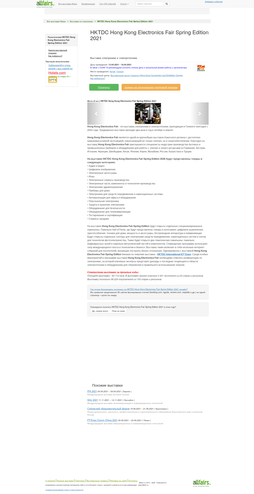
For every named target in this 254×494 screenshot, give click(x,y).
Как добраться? (55, 55)
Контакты (133, 480)
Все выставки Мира (67, 3)
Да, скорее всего (100, 310)
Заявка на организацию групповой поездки (151, 87)
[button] (96, 113)
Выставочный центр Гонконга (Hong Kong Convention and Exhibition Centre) (147, 75)
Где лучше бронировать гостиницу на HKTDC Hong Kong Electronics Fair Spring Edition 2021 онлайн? (139, 289)
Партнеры (80, 480)
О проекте (50, 480)
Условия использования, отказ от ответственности (64, 490)
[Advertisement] (143, 47)
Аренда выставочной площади (57, 51)
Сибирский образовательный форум (108, 408)
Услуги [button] (123, 3)
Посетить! (104, 87)
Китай (112, 71)
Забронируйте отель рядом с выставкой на (60, 69)
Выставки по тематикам (81, 21)
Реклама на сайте (118, 480)
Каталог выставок (65, 480)
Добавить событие (214, 1)
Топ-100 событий (107, 3)
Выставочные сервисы (97, 480)
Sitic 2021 (92, 400)
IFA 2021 (92, 391)
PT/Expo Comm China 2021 (102, 420)
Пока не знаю (118, 310)
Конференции (88, 3)
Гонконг (120, 71)
